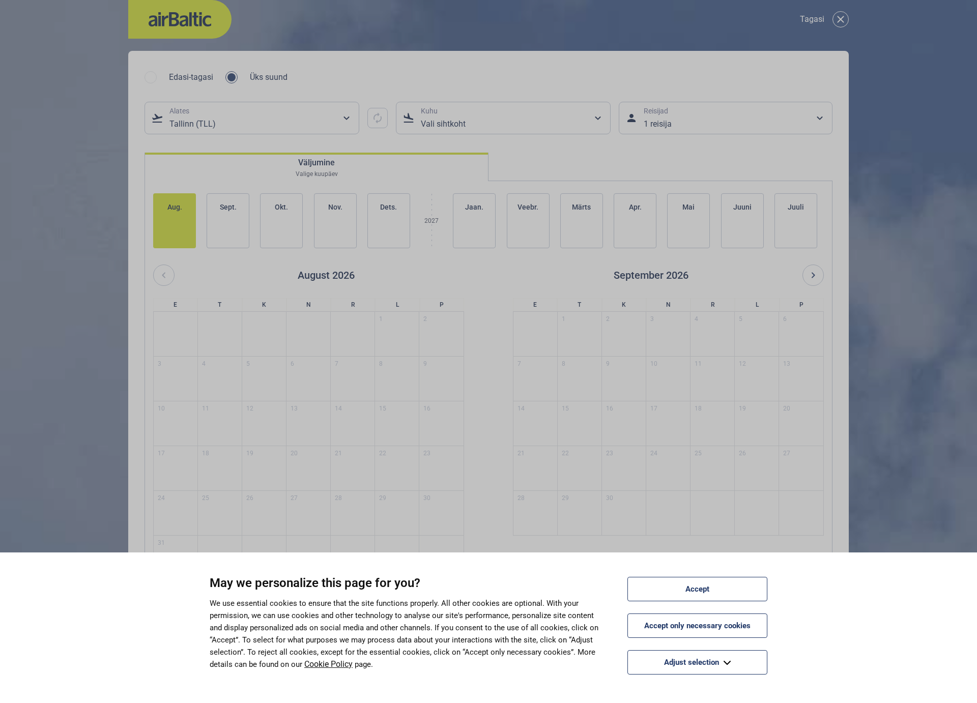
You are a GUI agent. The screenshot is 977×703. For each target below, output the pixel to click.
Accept (697, 589)
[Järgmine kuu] (813, 275)
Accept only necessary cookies (697, 625)
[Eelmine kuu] (164, 275)
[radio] (151, 77)
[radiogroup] (216, 77)
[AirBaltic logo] (180, 19)
